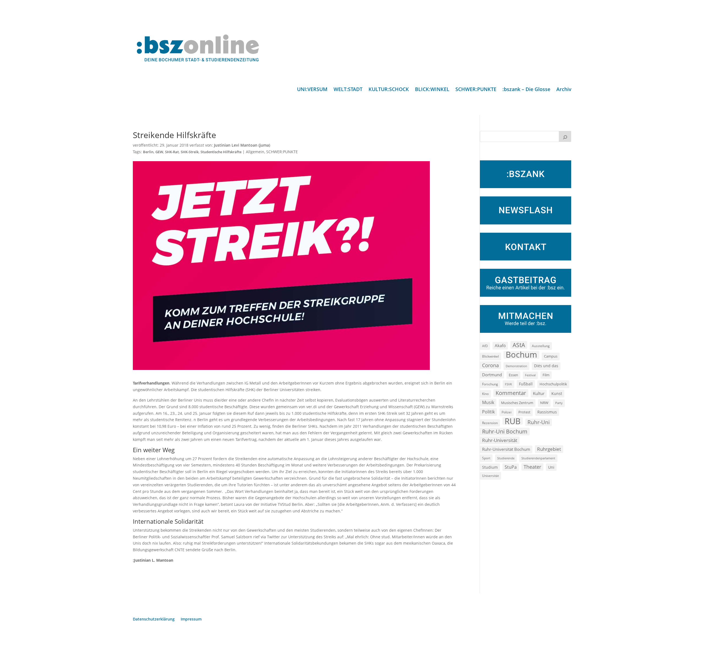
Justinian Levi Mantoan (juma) (242, 145)
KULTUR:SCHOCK (389, 89)
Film (546, 374)
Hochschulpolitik (553, 383)
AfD (485, 346)
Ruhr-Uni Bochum (504, 431)
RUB (513, 421)
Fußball (526, 383)
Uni (551, 467)
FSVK (508, 384)
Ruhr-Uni (538, 422)
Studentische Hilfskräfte (220, 152)
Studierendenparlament (538, 458)
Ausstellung (541, 346)
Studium (490, 467)
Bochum (521, 355)
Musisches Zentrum (517, 402)
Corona (490, 365)
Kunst (556, 393)
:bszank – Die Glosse (526, 89)
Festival (530, 375)
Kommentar (511, 393)
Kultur (538, 393)
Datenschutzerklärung (154, 619)
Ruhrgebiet (549, 449)
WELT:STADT (348, 89)
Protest (524, 412)
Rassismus (547, 412)
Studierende (506, 458)
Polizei (507, 412)
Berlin (148, 152)
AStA (519, 345)
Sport (486, 458)
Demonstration (516, 366)
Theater (532, 466)
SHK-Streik (190, 152)
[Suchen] (565, 136)
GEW (159, 152)
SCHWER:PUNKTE (475, 89)
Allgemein (255, 151)
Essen (513, 375)
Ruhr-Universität (499, 440)
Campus (550, 356)
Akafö (500, 345)
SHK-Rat (172, 152)
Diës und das (546, 365)
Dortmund (492, 374)
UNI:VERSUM (312, 89)
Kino (485, 393)
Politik (488, 412)
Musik (488, 402)
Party (559, 403)
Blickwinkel (490, 356)
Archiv (563, 89)
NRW (544, 402)
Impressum (191, 619)
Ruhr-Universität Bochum (506, 449)
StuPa (511, 467)
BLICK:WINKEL (432, 89)
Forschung (490, 384)
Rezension (490, 423)
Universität (490, 475)
